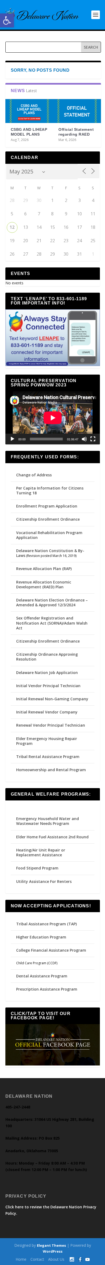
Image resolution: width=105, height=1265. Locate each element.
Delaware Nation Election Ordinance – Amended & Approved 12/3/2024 (52, 602)
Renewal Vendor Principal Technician (50, 725)
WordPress (52, 1251)
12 (12, 227)
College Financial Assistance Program (51, 950)
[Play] (12, 439)
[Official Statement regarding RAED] (77, 111)
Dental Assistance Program (41, 975)
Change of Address (34, 474)
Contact (37, 1259)
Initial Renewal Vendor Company (47, 712)
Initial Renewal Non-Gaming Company (52, 698)
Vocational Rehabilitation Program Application (49, 535)
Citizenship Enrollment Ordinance (48, 519)
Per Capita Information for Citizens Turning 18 (49, 490)
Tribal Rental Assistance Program (48, 756)
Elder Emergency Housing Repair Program (46, 741)
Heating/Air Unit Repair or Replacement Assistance (40, 852)
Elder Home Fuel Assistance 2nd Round (52, 836)
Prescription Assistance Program (46, 989)
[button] (7, 20)
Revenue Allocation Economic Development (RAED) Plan (43, 584)
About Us (56, 1259)
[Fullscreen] (93, 439)
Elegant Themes (51, 1245)
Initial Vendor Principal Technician (48, 685)
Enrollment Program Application (46, 506)
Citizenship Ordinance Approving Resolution (47, 657)
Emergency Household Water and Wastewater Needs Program (47, 821)
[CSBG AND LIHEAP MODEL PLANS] (29, 111)
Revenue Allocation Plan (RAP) (44, 568)
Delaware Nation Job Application (47, 672)
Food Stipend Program (37, 868)
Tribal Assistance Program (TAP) (46, 923)
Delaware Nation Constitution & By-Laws (50, 553)
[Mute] (84, 439)
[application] (52, 417)
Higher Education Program (41, 937)
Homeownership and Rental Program (51, 769)
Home (21, 1259)
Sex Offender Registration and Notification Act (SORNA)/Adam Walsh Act (52, 622)
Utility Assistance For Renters (44, 881)
